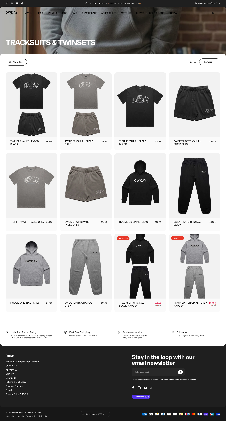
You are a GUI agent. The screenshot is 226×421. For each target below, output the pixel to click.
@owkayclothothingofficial (194, 336)
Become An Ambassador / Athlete (22, 361)
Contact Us (11, 365)
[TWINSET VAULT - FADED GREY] (86, 104)
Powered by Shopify (33, 412)
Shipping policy (42, 416)
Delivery (10, 374)
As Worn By (11, 370)
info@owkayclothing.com (132, 338)
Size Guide (11, 378)
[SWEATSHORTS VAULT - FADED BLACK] (194, 104)
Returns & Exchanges (16, 382)
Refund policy (10, 416)
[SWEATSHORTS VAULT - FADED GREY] (86, 185)
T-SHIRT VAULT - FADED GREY (27, 222)
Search (9, 390)
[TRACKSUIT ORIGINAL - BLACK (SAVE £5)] (140, 266)
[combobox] (207, 3)
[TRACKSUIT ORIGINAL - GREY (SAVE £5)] (194, 266)
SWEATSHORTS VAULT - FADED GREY (78, 223)
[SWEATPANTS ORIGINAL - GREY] (86, 266)
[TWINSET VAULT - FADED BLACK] (31, 104)
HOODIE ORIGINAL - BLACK (134, 222)
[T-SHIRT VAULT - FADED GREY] (31, 185)
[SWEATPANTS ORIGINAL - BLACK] (194, 185)
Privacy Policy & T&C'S (17, 394)
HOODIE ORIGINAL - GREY (24, 302)
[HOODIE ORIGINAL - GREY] (31, 266)
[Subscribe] (180, 372)
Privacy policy (20, 416)
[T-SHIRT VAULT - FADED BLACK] (140, 104)
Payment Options (14, 386)
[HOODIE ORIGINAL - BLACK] (140, 185)
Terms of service (31, 416)
